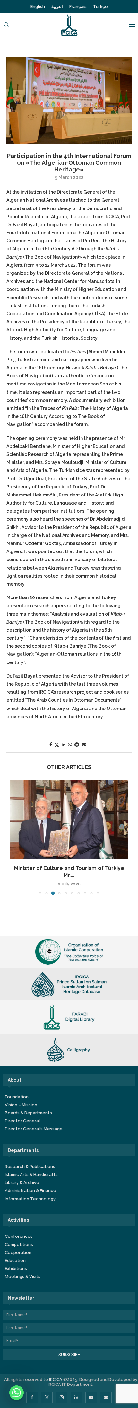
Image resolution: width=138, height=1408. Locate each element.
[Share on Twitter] (57, 744)
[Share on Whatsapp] (70, 744)
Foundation (17, 1096)
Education (15, 1260)
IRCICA (55, 1379)
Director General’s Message (34, 1128)
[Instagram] (61, 1397)
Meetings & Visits (22, 1276)
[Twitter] (46, 1397)
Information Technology (30, 1198)
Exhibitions (16, 1268)
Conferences (19, 1236)
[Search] (6, 25)
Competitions (19, 1244)
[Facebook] (32, 1397)
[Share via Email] (84, 744)
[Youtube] (91, 1397)
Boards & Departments (28, 1112)
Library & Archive (22, 1182)
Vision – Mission (21, 1104)
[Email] (106, 1397)
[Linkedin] (76, 1397)
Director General (22, 1120)
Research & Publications (30, 1166)
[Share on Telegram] (76, 744)
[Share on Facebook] (50, 744)
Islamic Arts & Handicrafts (31, 1174)
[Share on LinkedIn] (63, 744)
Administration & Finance (30, 1190)
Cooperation (18, 1252)
